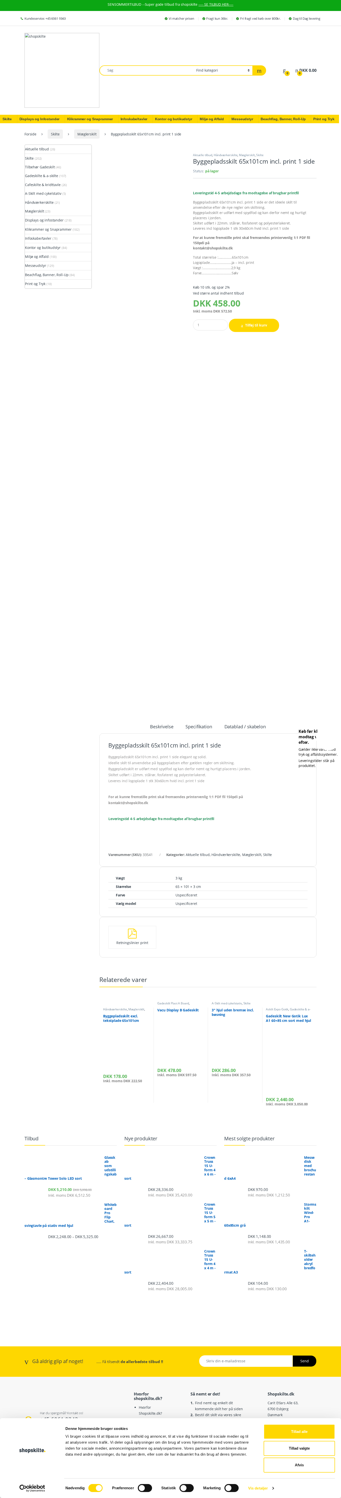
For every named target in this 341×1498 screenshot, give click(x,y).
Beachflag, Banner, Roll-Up (46, 274)
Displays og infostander (44, 220)
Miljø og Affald (37, 256)
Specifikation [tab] (198, 727)
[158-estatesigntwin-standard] (142, 351)
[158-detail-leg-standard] (142, 551)
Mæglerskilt (86, 134)
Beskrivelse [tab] (161, 727)
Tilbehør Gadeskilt (40, 167)
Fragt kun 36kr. (217, 18)
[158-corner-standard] (142, 651)
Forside (30, 134)
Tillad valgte (299, 1448)
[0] (284, 70)
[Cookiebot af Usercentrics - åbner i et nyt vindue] (32, 1488)
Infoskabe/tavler (38, 238)
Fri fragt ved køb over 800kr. (260, 18)
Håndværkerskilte (226, 155)
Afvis (299, 1465)
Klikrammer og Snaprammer (48, 229)
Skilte (55, 134)
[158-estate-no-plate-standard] (142, 451)
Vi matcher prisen (181, 18)
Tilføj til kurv (256, 325)
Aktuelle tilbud (202, 155)
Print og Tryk (35, 283)
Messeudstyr (35, 265)
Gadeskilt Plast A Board (173, 1003)
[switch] (145, 1488)
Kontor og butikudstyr (43, 247)
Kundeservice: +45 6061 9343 (45, 18)
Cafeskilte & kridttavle (43, 184)
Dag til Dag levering (306, 18)
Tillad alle (299, 1431)
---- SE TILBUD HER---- (215, 4)
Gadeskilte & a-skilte (41, 175)
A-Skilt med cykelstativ (227, 1003)
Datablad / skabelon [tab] (245, 727)
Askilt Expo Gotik (277, 1009)
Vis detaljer (258, 1488)
